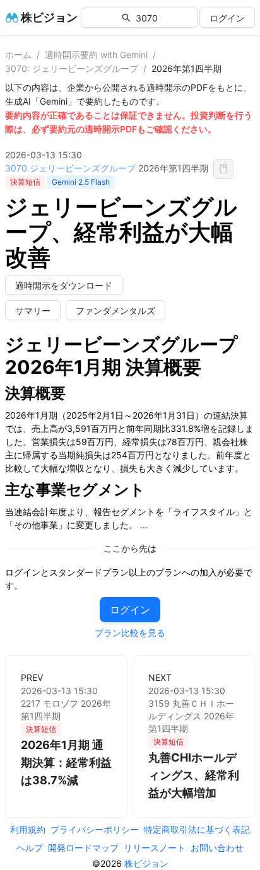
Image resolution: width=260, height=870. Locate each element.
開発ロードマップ (83, 847)
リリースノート (155, 847)
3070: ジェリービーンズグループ (71, 68)
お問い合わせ (217, 847)
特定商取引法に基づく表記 (197, 829)
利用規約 (27, 829)
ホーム (18, 54)
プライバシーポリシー (94, 829)
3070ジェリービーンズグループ (70, 168)
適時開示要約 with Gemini (96, 54)
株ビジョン (146, 863)
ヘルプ (29, 847)
